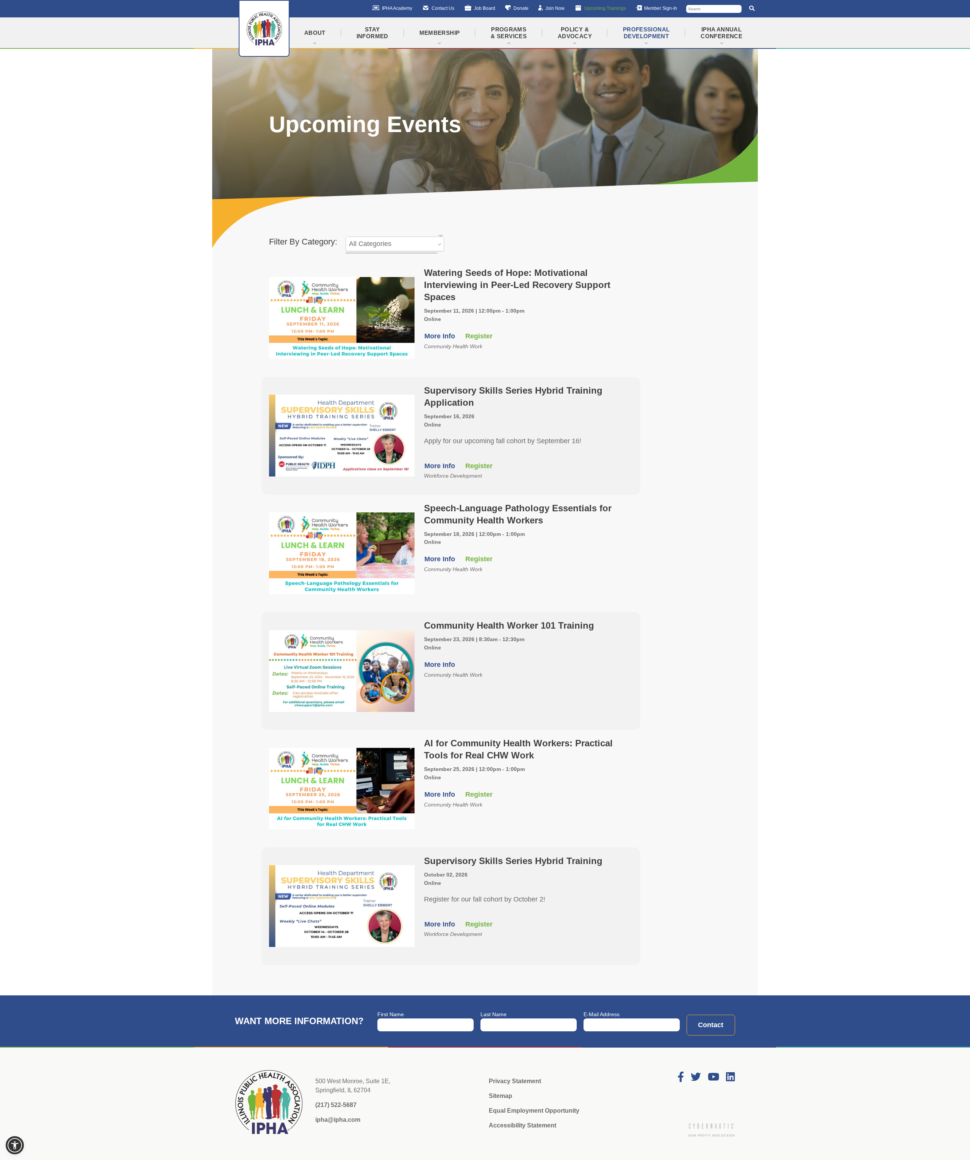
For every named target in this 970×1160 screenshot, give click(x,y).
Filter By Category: (303, 241)
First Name (390, 1014)
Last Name (493, 1014)
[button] (14, 1145)
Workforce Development (453, 476)
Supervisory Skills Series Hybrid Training (513, 861)
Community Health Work (453, 346)
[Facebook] (680, 1077)
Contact (710, 1025)
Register (479, 336)
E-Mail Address (602, 1014)
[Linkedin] (730, 1077)
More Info (439, 336)
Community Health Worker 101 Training (509, 625)
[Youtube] (713, 1077)
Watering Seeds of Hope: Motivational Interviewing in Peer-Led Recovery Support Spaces (517, 285)
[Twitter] (696, 1077)
